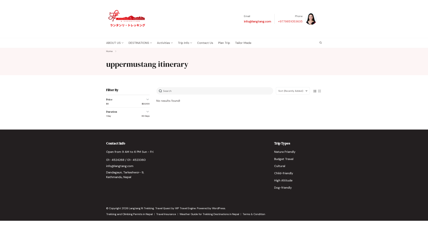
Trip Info (183, 43)
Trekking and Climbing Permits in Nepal (129, 214)
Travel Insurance (166, 214)
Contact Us (205, 43)
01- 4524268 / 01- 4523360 (126, 160)
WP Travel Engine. (185, 208)
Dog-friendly (283, 188)
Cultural (279, 166)
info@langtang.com (257, 21)
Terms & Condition (254, 214)
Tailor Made (243, 43)
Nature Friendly (284, 152)
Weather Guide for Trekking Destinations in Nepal (209, 214)
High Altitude (283, 180)
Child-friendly (283, 173)
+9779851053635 (290, 21)
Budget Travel (283, 159)
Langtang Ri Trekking (141, 208)
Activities (163, 43)
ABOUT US (113, 43)
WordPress (218, 208)
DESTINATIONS (139, 43)
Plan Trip (224, 43)
